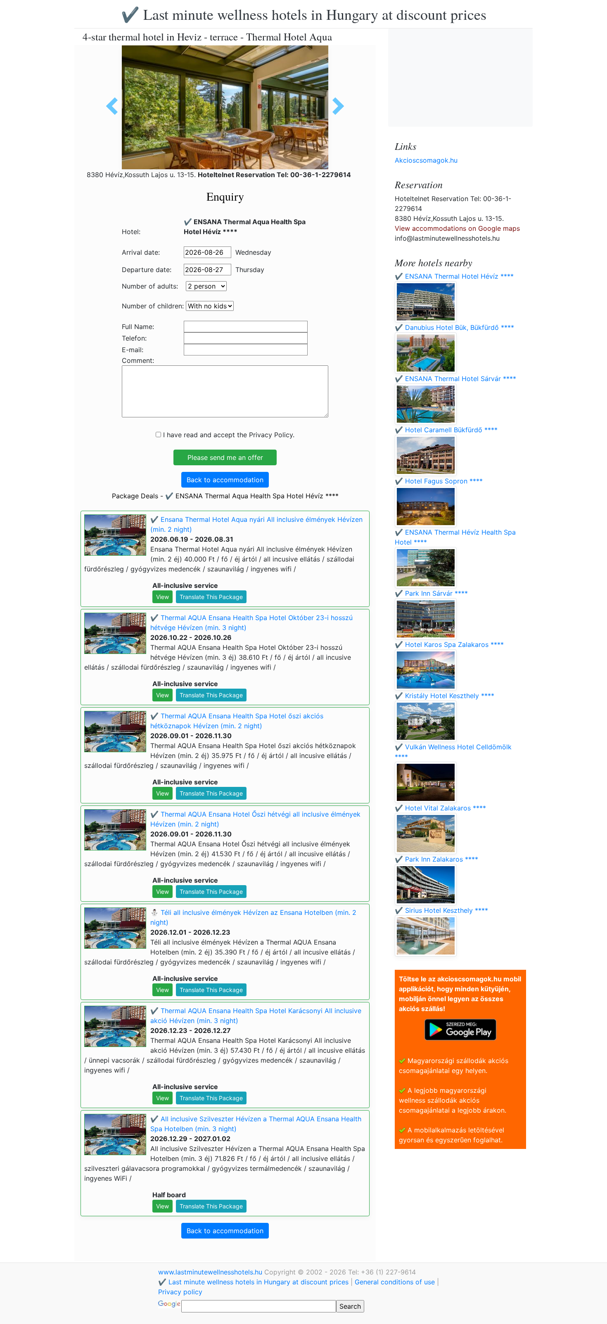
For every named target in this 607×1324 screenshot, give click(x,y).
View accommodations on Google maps (457, 228)
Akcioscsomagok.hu (426, 160)
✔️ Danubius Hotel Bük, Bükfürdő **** (454, 327)
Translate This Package (211, 596)
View (162, 596)
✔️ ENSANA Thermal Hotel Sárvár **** (455, 378)
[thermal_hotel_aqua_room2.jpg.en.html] (114, 106)
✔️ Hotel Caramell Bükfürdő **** (446, 430)
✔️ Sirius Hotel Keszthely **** (441, 910)
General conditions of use (395, 1282)
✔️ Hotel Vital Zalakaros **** (440, 808)
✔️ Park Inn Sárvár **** (431, 593)
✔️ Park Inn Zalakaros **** (436, 859)
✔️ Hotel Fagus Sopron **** (439, 481)
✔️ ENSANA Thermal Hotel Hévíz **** (454, 276)
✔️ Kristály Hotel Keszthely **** (444, 696)
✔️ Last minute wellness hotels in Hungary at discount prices (303, 14)
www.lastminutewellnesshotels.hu (211, 1272)
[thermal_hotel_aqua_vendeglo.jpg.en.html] (335, 106)
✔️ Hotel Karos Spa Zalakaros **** (449, 644)
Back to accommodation (225, 480)
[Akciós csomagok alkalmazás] (460, 1029)
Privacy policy (180, 1292)
